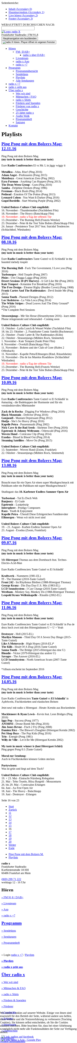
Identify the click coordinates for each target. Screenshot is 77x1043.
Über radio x (16, 90)
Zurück (13, 809)
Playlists (20, 77)
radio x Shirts (23, 99)
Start (11, 806)
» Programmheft (10, 942)
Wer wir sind (23, 93)
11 (10, 812)
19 (10, 838)
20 (10, 841)
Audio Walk (23, 115)
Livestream (22, 58)
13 (10, 819)
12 (10, 816)
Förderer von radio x (27, 106)
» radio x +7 (8, 915)
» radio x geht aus (12, 967)
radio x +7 (21, 64)
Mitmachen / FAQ (26, 96)
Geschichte (22, 109)
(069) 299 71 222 (11, 879)
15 (10, 825)
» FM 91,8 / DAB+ (12, 897)
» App (4, 909)
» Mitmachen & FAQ (13, 988)
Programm (14, 67)
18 (10, 835)
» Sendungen (8, 936)
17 (10, 832)
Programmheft (24, 119)
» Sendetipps (8, 930)
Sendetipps (22, 74)
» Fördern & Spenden (13, 1000)
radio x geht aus (18, 87)
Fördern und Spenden (28, 103)
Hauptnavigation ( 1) (26, 12)
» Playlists (7, 960)
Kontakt (13, 125)
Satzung (20, 122)
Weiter (12, 844)
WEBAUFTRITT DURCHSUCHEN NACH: (28, 24)
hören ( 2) (23, 15)
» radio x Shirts (10, 994)
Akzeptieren (7, 1038)
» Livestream (8, 903)
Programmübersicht (27, 71)
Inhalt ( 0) (20, 9)
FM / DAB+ (23, 51)
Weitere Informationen (12, 1041)
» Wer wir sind (9, 982)
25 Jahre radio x (25, 112)
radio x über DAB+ (34, 54)
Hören (12, 48)
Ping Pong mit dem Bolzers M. (26, 854)
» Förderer (7, 1006)
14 (10, 822)
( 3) (21, 18)
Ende (12, 848)
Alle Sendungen (25, 80)
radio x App (22, 61)
